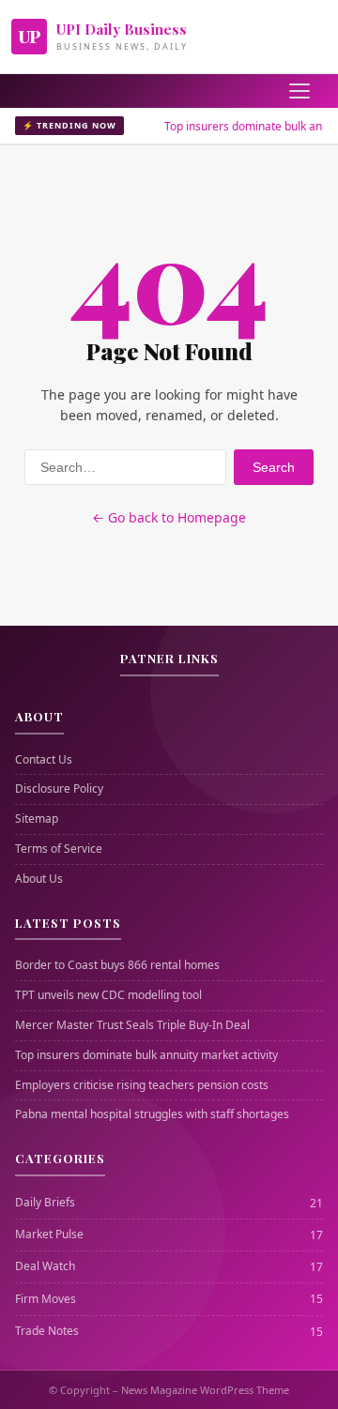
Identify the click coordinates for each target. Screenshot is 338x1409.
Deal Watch (45, 1266)
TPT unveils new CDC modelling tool (108, 995)
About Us (39, 878)
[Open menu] (299, 91)
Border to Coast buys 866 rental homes (117, 965)
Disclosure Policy (59, 788)
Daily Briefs (45, 1202)
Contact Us (43, 759)
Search (274, 467)
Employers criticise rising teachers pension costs (142, 1085)
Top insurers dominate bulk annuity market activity (146, 1055)
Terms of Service (58, 848)
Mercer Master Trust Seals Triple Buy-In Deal (132, 1025)
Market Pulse (49, 1234)
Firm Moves (45, 1299)
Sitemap (36, 818)
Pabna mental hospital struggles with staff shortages (152, 1114)
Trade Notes (47, 1331)
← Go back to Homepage (169, 517)
